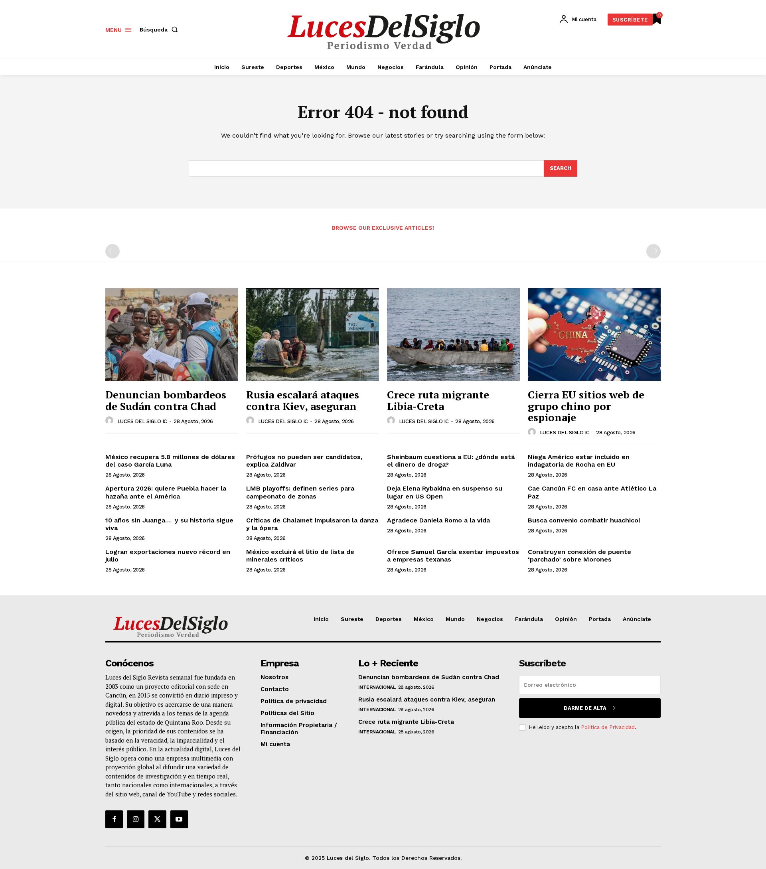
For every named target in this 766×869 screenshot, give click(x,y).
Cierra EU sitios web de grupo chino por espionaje (586, 406)
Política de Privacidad (608, 727)
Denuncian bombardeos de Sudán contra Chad (165, 400)
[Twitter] (157, 819)
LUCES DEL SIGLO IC (142, 421)
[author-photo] (110, 420)
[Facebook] (114, 819)
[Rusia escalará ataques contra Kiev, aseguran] (312, 334)
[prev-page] (112, 251)
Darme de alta (585, 708)
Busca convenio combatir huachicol (584, 520)
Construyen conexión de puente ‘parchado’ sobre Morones (579, 555)
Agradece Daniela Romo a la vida (438, 520)
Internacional (377, 687)
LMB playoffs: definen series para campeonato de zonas (300, 492)
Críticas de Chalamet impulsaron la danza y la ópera (312, 524)
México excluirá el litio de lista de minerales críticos (300, 555)
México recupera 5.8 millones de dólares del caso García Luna (170, 460)
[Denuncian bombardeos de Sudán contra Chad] (171, 334)
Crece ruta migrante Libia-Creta (438, 400)
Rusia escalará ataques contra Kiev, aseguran (302, 400)
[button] (160, 29)
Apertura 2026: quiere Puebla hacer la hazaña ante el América (165, 492)
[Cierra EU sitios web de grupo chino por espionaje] (594, 334)
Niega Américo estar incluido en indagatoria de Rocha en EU (579, 460)
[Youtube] (179, 819)
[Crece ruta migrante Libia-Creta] (453, 334)
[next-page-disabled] (653, 251)
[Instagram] (135, 819)
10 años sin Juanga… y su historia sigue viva (169, 524)
